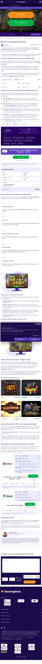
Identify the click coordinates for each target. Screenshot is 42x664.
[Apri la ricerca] (40, 2)
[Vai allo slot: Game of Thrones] (11, 411)
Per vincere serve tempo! (19, 137)
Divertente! (7, 143)
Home (1, 5)
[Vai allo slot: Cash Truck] (11, 390)
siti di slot (26, 55)
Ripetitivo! (21, 143)
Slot (3, 5)
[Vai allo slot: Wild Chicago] (31, 411)
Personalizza (20, 339)
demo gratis (21, 93)
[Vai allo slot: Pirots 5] (31, 390)
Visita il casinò (21, 157)
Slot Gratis (6, 5)
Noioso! (14, 143)
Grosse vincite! (29, 140)
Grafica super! (7, 137)
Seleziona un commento (35, 34)
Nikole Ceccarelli (7, 45)
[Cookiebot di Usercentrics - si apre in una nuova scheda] (36, 324)
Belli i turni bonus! (19, 140)
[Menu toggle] (2, 2)
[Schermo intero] (40, 7)
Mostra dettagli (36, 335)
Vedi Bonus (33, 476)
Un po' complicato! (31, 137)
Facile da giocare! (8, 140)
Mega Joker (34, 363)
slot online (21, 428)
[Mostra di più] (21, 478)
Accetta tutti (34, 339)
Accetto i (19, 579)
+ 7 (39, 510)
